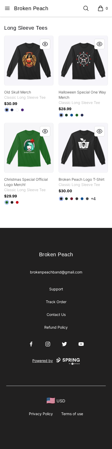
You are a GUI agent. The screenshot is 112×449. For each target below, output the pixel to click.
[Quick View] (45, 44)
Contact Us (56, 314)
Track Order (56, 302)
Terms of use (72, 413)
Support (56, 289)
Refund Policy (56, 327)
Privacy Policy (41, 413)
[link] (28, 60)
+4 (93, 199)
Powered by (42, 360)
